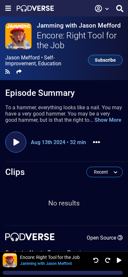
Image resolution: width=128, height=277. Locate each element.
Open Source (101, 238)
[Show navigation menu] (8, 8)
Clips (15, 172)
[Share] (19, 72)
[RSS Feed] (7, 72)
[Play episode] (15, 142)
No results (64, 203)
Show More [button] (108, 120)
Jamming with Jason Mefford (79, 25)
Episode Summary (40, 93)
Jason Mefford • (33, 61)
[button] (102, 8)
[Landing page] (35, 8)
